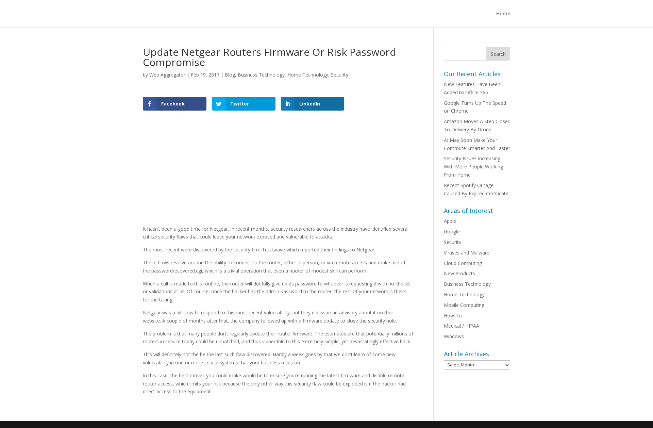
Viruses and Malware (466, 252)
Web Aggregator (167, 74)
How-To (453, 315)
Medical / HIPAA (461, 326)
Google (452, 231)
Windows (454, 336)
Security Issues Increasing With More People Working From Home (473, 166)
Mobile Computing (464, 305)
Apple (450, 221)
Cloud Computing (463, 263)
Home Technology (307, 74)
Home (503, 14)
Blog (230, 74)
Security (339, 74)
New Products (459, 273)
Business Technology (261, 74)
